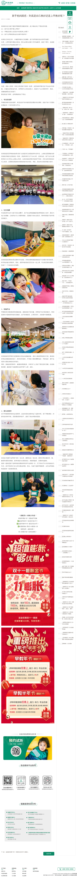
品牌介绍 (3, 871)
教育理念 (14, 871)
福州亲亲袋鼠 (36, 871)
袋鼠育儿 (46, 8)
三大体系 (14, 873)
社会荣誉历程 (4, 875)
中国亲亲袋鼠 (4, 873)
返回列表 (48, 853)
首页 (18, 8)
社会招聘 (24, 875)
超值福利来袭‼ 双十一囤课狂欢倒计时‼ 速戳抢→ (17, 852)
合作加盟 (24, 871)
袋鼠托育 (35, 8)
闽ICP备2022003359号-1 (48, 875)
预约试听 (24, 873)
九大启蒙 (14, 875)
